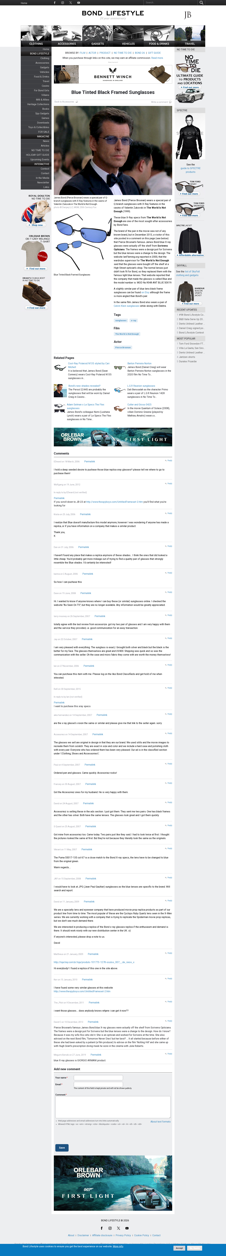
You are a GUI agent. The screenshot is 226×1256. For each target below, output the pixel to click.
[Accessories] (67, 46)
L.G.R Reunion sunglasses (141, 385)
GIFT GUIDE (154, 52)
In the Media (42, 177)
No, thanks (195, 1248)
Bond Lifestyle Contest (191, 332)
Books (45, 108)
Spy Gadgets (42, 113)
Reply (170, 460)
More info (118, 1246)
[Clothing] (36, 46)
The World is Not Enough (127, 334)
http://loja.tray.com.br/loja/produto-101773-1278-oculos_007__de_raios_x (94, 962)
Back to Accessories (64, 102)
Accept (179, 1248)
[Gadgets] (97, 46)
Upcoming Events (39, 159)
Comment (60, 1094)
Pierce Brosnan (123, 347)
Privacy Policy (123, 1235)
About (71, 1235)
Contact (45, 173)
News (46, 141)
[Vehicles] (128, 46)
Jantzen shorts (187, 357)
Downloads (43, 122)
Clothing (44, 58)
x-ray (133, 320)
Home (24, 3)
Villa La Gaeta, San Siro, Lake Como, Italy (200, 348)
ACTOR (92, 52)
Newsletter (43, 182)
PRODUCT (105, 52)
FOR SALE (43, 131)
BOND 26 (140, 52)
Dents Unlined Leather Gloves (195, 323)
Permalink (89, 461)
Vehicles (44, 72)
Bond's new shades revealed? (84, 385)
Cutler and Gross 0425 (139, 404)
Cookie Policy (141, 1235)
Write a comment (159, 102)
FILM (82, 52)
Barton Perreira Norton (139, 363)
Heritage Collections (38, 104)
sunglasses (120, 320)
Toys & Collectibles (38, 127)
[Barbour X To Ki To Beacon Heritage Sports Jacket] (190, 305)
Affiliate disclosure (102, 1235)
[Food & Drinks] (159, 46)
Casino (45, 85)
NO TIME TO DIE (40, 150)
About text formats (161, 1121)
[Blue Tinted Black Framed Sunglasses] (83, 271)
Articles (45, 145)
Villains (45, 95)
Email (58, 1084)
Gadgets (44, 67)
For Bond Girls (41, 90)
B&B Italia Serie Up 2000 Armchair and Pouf (202, 319)
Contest (45, 168)
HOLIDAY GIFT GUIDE (37, 154)
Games (45, 118)
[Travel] (189, 46)
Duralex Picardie (188, 361)
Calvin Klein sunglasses (126, 305)
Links (46, 187)
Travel (46, 81)
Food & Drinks (41, 76)
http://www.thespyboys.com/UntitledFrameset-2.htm (82, 991)
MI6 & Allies (42, 99)
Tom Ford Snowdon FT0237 (194, 343)
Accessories (42, 62)
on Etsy (145, 292)
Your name (60, 1077)
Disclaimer (83, 1235)
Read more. (157, 57)
